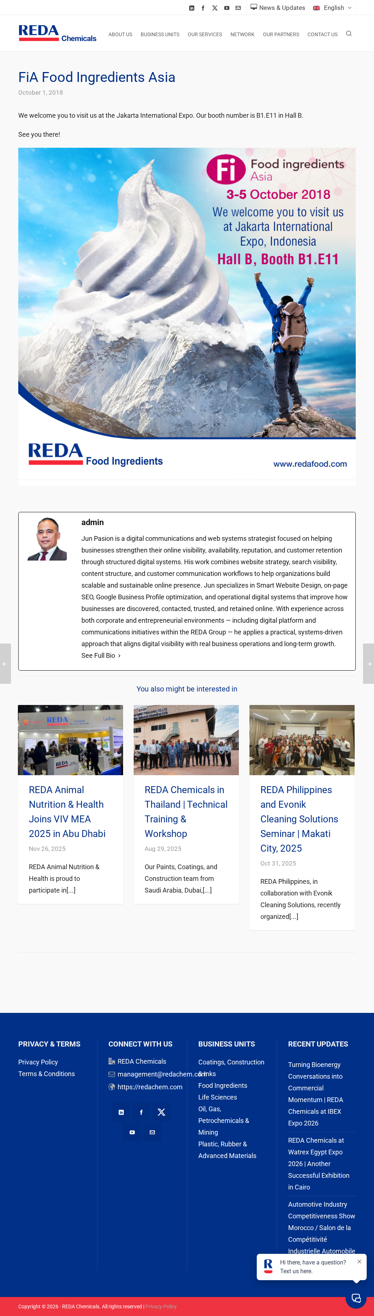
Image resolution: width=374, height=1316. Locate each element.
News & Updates (282, 7)
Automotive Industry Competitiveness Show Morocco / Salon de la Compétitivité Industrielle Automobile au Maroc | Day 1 (321, 1233)
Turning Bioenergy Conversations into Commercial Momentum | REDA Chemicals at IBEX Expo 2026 (315, 1094)
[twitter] (216, 8)
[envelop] (239, 8)
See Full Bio (98, 655)
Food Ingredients (222, 1085)
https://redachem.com (150, 1087)
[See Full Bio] (119, 655)
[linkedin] (192, 8)
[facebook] (204, 8)
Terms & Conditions (46, 1074)
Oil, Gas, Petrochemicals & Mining (223, 1120)
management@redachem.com (162, 1074)
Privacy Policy (38, 1062)
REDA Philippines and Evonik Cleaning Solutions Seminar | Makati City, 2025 (299, 819)
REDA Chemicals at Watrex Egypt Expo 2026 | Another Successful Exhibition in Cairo (319, 1163)
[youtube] (228, 8)
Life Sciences (217, 1097)
